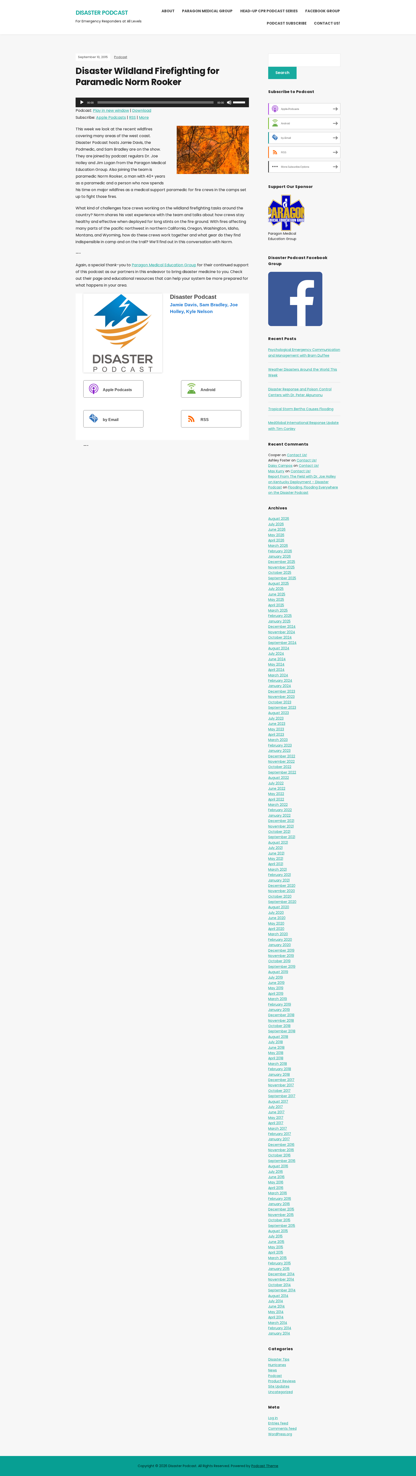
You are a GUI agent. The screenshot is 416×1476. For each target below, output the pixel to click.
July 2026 (276, 524)
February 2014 (279, 1328)
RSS (132, 117)
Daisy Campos (280, 465)
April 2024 (276, 669)
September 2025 (282, 578)
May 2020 (276, 923)
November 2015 (281, 1214)
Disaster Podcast (102, 13)
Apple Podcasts (111, 117)
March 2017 (277, 1128)
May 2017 (275, 1117)
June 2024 (277, 659)
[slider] (240, 102)
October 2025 (279, 572)
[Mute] (229, 102)
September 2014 (282, 1290)
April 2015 (275, 1252)
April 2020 (276, 928)
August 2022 (278, 777)
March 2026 (278, 545)
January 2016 (279, 1204)
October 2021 (279, 831)
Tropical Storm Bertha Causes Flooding (300, 409)
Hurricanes (277, 1364)
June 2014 (276, 1306)
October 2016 (279, 1155)
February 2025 (280, 615)
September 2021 (281, 837)
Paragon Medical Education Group (164, 265)
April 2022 (276, 799)
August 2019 (278, 971)
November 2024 (281, 632)
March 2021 (277, 869)
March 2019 (277, 998)
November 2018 (281, 1020)
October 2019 (279, 961)
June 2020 (277, 917)
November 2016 (281, 1150)
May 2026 (276, 535)
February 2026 (280, 551)
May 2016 (275, 1182)
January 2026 (279, 556)
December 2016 (281, 1144)
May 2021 (275, 858)
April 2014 (276, 1317)
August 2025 (278, 583)
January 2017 (279, 1139)
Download (141, 110)
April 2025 (276, 605)
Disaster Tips (278, 1359)
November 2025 (281, 567)
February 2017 (279, 1133)
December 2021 (281, 820)
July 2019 (275, 977)
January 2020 (279, 944)
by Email (110, 420)
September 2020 (282, 901)
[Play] (81, 102)
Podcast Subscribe (286, 23)
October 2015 (279, 1220)
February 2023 (280, 745)
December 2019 (281, 950)
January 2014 (279, 1333)
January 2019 (279, 1009)
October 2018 (279, 1025)
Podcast (120, 57)
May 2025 (276, 599)
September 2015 (281, 1225)
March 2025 (278, 610)
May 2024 (276, 664)
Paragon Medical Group (207, 10)
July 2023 (276, 718)
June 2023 (276, 723)
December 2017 (281, 1079)
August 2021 (278, 842)
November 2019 (281, 955)
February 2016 (279, 1198)
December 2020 (281, 885)
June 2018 (276, 1047)
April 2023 (276, 734)
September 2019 (281, 966)
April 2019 (275, 993)
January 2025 (279, 621)
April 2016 (275, 1187)
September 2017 (281, 1096)
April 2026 (276, 540)
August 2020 (278, 907)
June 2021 (276, 853)
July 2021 (275, 847)
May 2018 (275, 1052)
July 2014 (275, 1301)
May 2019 (275, 988)
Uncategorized (280, 1391)
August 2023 (278, 712)
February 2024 (280, 680)
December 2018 (281, 1015)
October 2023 (279, 702)
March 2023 (278, 739)
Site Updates (278, 1386)
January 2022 (279, 815)
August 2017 (278, 1101)
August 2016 (278, 1166)
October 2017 (279, 1090)
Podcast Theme (264, 1465)
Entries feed (278, 1423)
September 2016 (281, 1160)
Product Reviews (282, 1381)
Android (208, 390)
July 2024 (276, 653)
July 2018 (275, 1042)
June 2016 (276, 1177)
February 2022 (280, 810)
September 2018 (281, 1031)
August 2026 (278, 518)
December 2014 (281, 1274)
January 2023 (279, 750)
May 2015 (275, 1247)
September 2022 (282, 772)
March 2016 (277, 1193)
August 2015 (278, 1231)
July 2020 (276, 912)
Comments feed (282, 1428)
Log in (273, 1418)
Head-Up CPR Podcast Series (269, 10)
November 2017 (281, 1085)
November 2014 (281, 1279)
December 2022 (281, 756)
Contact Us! (327, 23)
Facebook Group (322, 10)
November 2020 (281, 890)
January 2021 (279, 880)
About (168, 10)
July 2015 (275, 1236)
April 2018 (275, 1058)
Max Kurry (276, 471)
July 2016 (275, 1171)
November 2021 (281, 826)
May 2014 (276, 1311)
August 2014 (278, 1295)
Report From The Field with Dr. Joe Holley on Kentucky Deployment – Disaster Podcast (302, 482)
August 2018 (278, 1036)
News (272, 1370)
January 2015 (279, 1268)
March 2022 (278, 804)
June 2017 (276, 1112)
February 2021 (279, 874)
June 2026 (277, 529)
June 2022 (276, 788)
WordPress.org (280, 1434)
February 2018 (279, 1069)
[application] (162, 102)
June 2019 (276, 982)
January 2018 (279, 1074)
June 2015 (276, 1241)
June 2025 (276, 594)
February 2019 (279, 1004)
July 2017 (275, 1106)
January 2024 (279, 685)
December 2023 (281, 691)
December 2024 (282, 626)
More (144, 117)
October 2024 (280, 637)
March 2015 (277, 1258)
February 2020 (280, 939)
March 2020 (278, 934)
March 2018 (277, 1063)
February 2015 (279, 1263)
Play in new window (111, 110)
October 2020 (280, 896)
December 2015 (281, 1209)
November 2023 (281, 696)
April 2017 (275, 1123)
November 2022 (281, 761)
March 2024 (278, 675)
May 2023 (276, 729)
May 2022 (276, 793)
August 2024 (278, 648)
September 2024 (282, 642)
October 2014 (279, 1284)
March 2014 (277, 1322)
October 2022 (279, 766)
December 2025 (281, 561)
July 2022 (276, 783)
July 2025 (276, 588)
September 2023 (282, 707)
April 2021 (275, 864)
